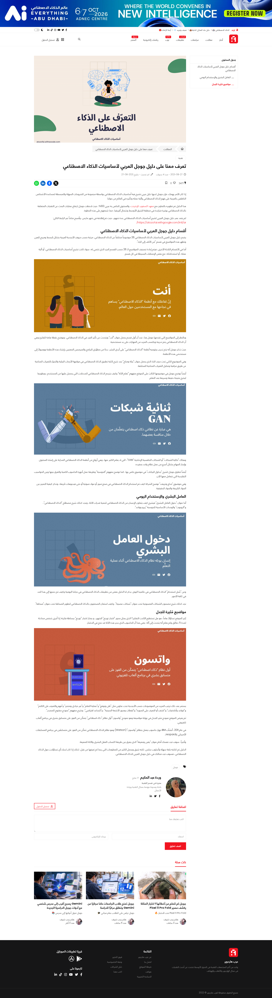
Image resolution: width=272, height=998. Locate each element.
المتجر (133, 39)
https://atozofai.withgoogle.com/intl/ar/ (161, 222)
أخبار (221, 39)
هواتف (148, 971)
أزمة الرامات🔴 (165, 30)
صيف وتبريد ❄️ (180, 30)
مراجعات (195, 39)
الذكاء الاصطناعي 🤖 (220, 30)
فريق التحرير (117, 957)
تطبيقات (180, 39)
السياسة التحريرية (144, 976)
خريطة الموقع (145, 966)
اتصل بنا (147, 961)
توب (167, 39)
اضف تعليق (175, 846)
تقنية (180, 158)
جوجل (175, 767)
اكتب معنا (117, 971)
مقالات (209, 39)
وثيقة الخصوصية (114, 961)
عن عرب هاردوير (144, 957)
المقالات (168, 149)
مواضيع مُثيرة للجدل (221, 84)
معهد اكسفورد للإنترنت (142, 206)
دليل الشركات (116, 966)
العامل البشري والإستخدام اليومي (215, 77)
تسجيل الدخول (48, 39)
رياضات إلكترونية (150, 39)
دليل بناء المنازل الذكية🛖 (199, 30)
